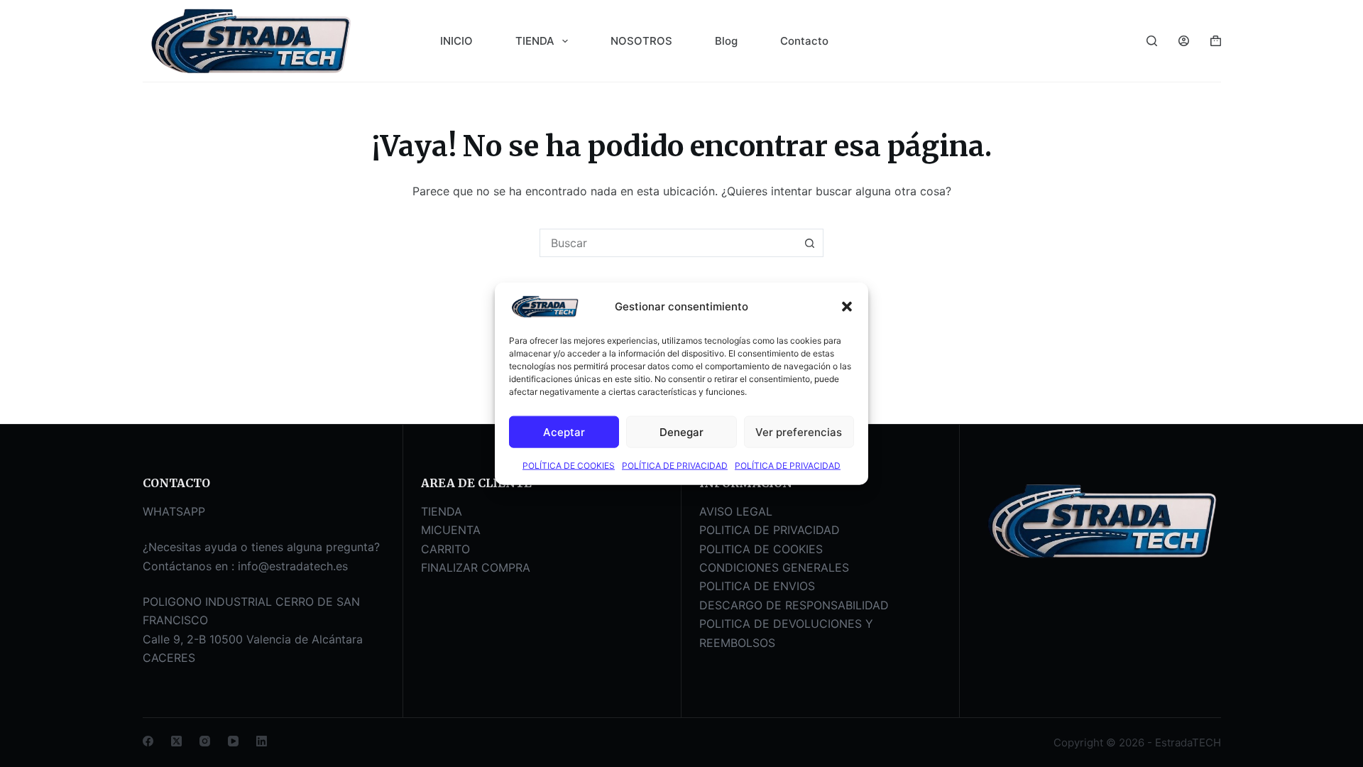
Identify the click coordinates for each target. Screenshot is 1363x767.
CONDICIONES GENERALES (774, 567)
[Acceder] (1183, 41)
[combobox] (668, 243)
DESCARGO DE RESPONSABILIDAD (794, 605)
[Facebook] (148, 741)
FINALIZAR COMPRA (475, 567)
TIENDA (534, 41)
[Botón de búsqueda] (809, 242)
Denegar (681, 431)
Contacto (804, 41)
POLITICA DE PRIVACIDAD (769, 530)
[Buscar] (1151, 41)
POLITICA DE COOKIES (761, 549)
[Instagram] (204, 741)
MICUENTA (451, 530)
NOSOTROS (641, 41)
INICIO (456, 41)
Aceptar (564, 431)
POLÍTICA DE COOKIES (568, 465)
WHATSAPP (174, 511)
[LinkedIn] (261, 741)
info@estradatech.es (293, 566)
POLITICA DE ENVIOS (757, 586)
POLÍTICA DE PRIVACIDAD (675, 465)
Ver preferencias (798, 431)
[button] (847, 307)
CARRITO (445, 549)
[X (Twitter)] (176, 741)
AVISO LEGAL (735, 511)
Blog (726, 41)
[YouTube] (233, 741)
